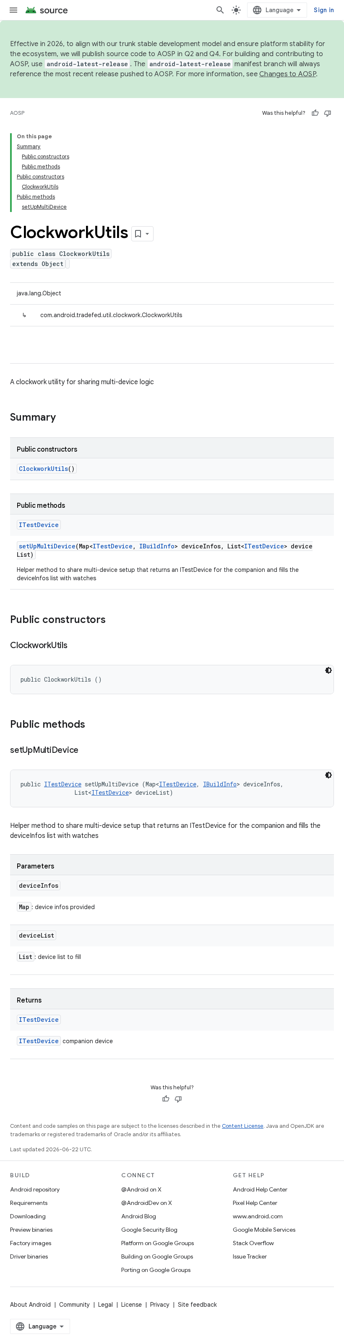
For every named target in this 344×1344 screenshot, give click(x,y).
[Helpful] (315, 113)
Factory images (30, 1243)
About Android (30, 1304)
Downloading (28, 1216)
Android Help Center (260, 1189)
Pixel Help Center (255, 1203)
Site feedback (197, 1304)
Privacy (159, 1304)
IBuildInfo (157, 546)
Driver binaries (29, 1256)
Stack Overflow (253, 1243)
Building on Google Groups (157, 1256)
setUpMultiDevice (47, 546)
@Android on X (141, 1189)
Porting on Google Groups (155, 1270)
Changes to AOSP (287, 74)
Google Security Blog (149, 1229)
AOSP (17, 112)
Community (74, 1304)
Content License (242, 1125)
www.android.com (258, 1216)
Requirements (28, 1203)
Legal (105, 1304)
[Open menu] (13, 10)
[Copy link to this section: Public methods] (93, 725)
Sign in (324, 10)
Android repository (35, 1189)
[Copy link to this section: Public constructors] (114, 620)
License (131, 1304)
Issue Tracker (250, 1256)
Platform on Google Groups (157, 1243)
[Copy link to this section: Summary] (64, 418)
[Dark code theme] (328, 670)
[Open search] (220, 10)
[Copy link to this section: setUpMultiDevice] (86, 751)
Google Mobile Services (264, 1229)
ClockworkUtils (43, 469)
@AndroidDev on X (146, 1203)
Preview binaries (31, 1229)
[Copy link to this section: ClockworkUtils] (76, 646)
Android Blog (138, 1216)
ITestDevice (39, 525)
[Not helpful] (327, 113)
